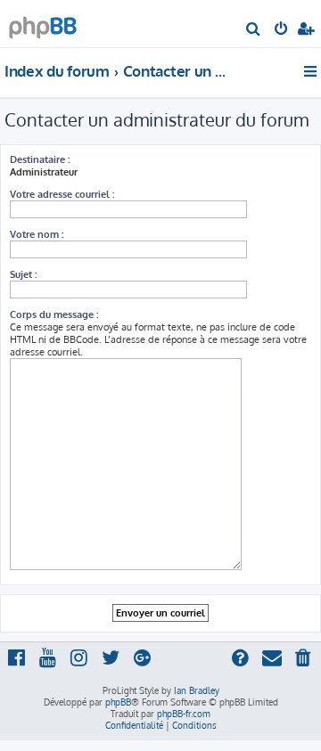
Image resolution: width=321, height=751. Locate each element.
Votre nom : (36, 234)
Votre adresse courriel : (62, 194)
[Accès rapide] (311, 71)
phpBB (118, 702)
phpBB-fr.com (183, 713)
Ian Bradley (196, 690)
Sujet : (23, 274)
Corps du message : (54, 314)
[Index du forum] (43, 22)
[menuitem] (253, 30)
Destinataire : (40, 159)
